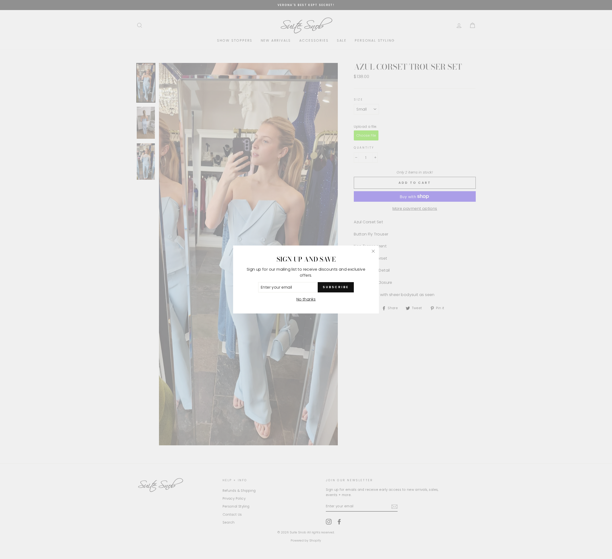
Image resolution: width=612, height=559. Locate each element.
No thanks (306, 299)
